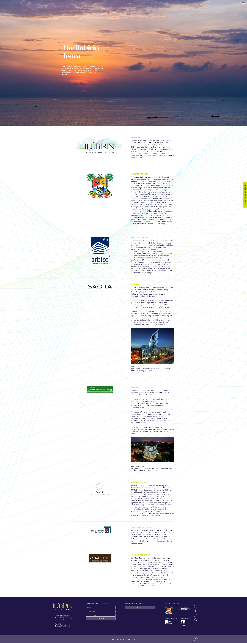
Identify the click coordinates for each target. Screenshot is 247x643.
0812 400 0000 (63, 624)
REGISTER (140, 607)
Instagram (195, 606)
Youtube (195, 619)
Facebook (195, 611)
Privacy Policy (130, 639)
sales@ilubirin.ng (63, 626)
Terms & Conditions (117, 639)
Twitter (195, 615)
